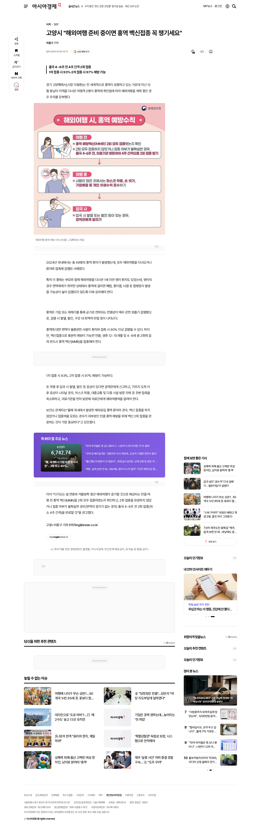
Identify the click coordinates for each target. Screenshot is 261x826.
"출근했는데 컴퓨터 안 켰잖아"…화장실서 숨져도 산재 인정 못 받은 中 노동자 (121, 461)
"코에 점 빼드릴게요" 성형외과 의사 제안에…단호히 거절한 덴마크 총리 (120, 453)
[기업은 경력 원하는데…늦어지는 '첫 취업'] (117, 725)
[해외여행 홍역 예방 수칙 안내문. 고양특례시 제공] (99, 169)
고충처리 (140, 795)
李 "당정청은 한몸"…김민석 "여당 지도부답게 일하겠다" (154, 696)
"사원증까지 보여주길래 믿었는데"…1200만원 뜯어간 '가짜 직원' (203, 716)
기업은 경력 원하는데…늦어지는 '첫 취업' (155, 717)
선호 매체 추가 (83, 51)
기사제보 (91, 795)
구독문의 (80, 795)
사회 (48, 24)
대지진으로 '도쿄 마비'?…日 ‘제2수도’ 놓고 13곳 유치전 (74, 717)
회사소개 (28, 795)
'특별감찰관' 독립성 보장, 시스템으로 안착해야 (153, 738)
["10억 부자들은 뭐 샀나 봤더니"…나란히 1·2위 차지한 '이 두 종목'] (228, 749)
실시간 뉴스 (73, 6)
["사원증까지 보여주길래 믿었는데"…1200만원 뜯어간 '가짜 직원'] (228, 719)
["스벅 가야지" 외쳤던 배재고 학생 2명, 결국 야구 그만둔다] (192, 519)
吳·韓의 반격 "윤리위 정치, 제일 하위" (75, 738)
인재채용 (55, 795)
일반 (56, 24)
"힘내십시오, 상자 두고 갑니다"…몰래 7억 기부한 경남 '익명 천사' (203, 731)
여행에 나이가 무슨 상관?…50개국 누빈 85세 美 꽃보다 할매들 (220, 499)
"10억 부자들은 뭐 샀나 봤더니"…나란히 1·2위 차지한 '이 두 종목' (117, 446)
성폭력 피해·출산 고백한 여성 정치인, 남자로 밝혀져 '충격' (219, 468)
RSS (100, 795)
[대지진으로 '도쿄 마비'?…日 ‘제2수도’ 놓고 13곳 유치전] (37, 725)
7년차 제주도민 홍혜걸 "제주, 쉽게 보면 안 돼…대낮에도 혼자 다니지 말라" (220, 530)
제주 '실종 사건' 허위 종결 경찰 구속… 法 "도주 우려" (154, 760)
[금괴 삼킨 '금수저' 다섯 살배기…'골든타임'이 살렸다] (192, 488)
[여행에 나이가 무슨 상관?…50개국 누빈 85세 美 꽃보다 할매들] (192, 504)
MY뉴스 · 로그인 (212, 6)
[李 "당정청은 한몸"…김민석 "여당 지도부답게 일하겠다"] (117, 704)
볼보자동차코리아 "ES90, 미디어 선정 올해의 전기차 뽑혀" (203, 762)
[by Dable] (169, 643)
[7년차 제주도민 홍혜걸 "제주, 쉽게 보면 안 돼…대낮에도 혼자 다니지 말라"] (192, 535)
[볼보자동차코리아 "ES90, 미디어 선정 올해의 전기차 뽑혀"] (228, 765)
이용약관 (129, 795)
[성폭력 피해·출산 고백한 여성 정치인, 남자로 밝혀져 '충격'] (192, 473)
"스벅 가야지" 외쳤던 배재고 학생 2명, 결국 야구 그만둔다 (220, 514)
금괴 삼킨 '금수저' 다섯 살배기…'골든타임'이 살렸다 (218, 483)
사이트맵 (152, 795)
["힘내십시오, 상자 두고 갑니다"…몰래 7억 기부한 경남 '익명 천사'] (228, 734)
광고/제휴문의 (41, 795)
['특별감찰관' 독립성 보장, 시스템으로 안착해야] (117, 746)
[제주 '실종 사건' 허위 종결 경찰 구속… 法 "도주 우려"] (117, 768)
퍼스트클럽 (67, 795)
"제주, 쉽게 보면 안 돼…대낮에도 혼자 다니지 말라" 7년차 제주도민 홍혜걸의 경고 (121, 469)
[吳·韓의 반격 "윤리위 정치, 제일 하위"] (37, 746)
